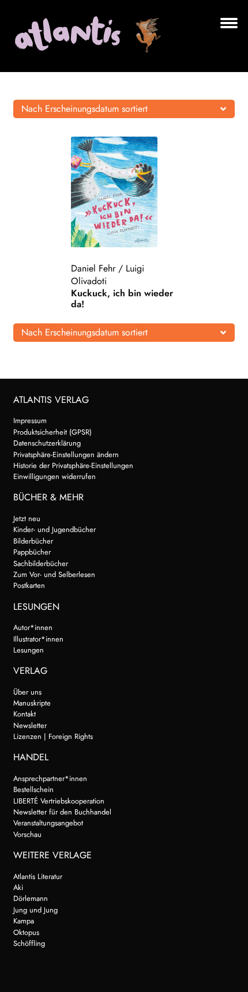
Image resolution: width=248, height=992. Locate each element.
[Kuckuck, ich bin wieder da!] (124, 192)
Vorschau (27, 834)
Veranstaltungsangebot (48, 822)
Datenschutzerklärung (47, 442)
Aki (18, 887)
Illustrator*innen (38, 638)
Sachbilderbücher (40, 563)
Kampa (23, 920)
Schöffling (29, 943)
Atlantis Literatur (37, 876)
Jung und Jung (35, 909)
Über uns (27, 692)
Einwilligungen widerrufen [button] (54, 476)
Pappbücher (32, 551)
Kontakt (24, 713)
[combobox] (124, 109)
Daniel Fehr (93, 268)
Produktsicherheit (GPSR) (52, 432)
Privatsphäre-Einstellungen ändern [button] (66, 454)
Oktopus (26, 932)
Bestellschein (33, 789)
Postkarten (29, 585)
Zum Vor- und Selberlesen (54, 574)
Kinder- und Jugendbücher (54, 529)
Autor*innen (32, 627)
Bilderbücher (33, 540)
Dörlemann (30, 898)
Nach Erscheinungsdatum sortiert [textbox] (84, 108)
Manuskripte (32, 702)
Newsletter (30, 725)
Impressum (30, 420)
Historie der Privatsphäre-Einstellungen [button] (73, 465)
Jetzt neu (26, 518)
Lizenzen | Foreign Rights (53, 736)
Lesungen (28, 649)
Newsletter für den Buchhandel (62, 811)
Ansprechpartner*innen (50, 778)
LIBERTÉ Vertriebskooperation (58, 800)
